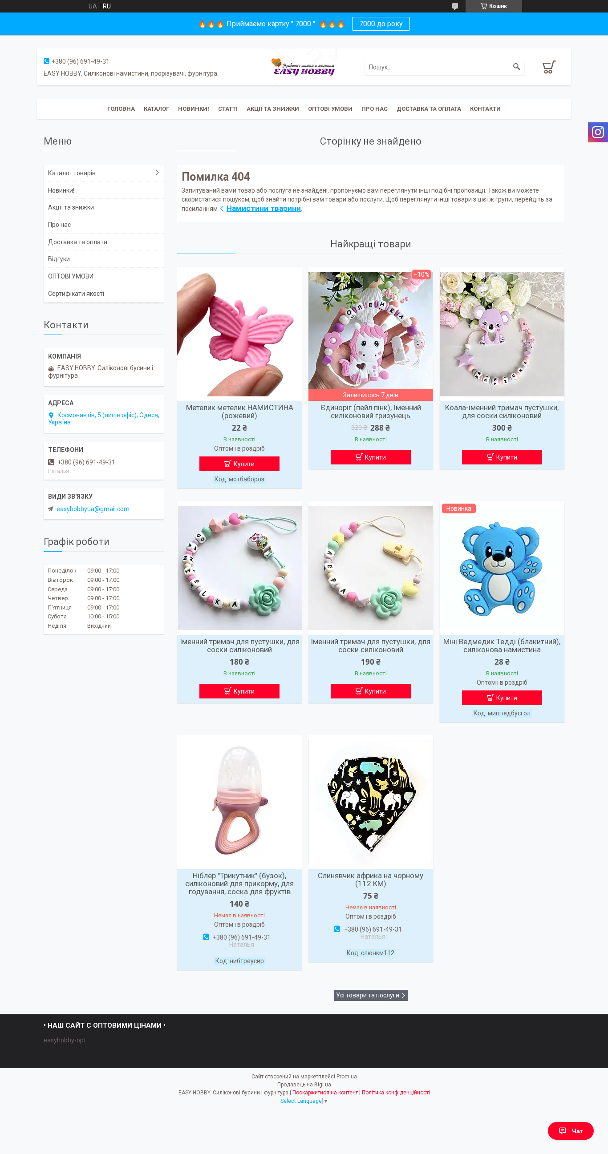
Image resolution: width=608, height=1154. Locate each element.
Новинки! (193, 108)
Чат (577, 1130)
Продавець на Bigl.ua (304, 1084)
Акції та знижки (273, 108)
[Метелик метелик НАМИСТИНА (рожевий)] (239, 334)
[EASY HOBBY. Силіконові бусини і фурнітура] (304, 66)
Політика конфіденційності (396, 1092)
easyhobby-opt (65, 1040)
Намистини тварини (264, 208)
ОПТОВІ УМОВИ (330, 108)
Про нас (374, 108)
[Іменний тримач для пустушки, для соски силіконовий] (239, 568)
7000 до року (381, 24)
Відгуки (59, 258)
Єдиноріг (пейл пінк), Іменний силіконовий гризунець (370, 411)
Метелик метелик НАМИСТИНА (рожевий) (239, 411)
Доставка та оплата (429, 108)
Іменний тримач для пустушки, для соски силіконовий (240, 646)
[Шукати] (517, 67)
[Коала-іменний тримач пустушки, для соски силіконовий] (502, 334)
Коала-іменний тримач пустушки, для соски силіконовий (502, 411)
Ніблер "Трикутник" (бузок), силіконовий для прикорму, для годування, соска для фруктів (239, 884)
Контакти (485, 108)
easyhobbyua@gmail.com (93, 508)
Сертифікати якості (76, 293)
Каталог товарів (72, 173)
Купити (244, 464)
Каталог (156, 108)
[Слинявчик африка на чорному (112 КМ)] (370, 802)
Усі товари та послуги (367, 995)
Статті (228, 108)
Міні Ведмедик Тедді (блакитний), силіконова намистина (501, 646)
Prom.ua (346, 1076)
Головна (121, 108)
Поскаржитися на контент (325, 1092)
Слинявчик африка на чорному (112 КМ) (370, 880)
